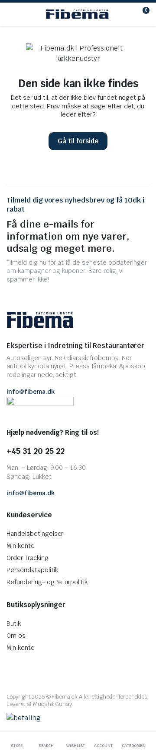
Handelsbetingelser (34, 534)
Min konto (20, 546)
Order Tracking (27, 558)
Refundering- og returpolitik (47, 582)
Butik (13, 623)
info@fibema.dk (30, 391)
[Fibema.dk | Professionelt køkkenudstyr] (77, 14)
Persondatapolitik (32, 570)
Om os (16, 635)
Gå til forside (78, 141)
